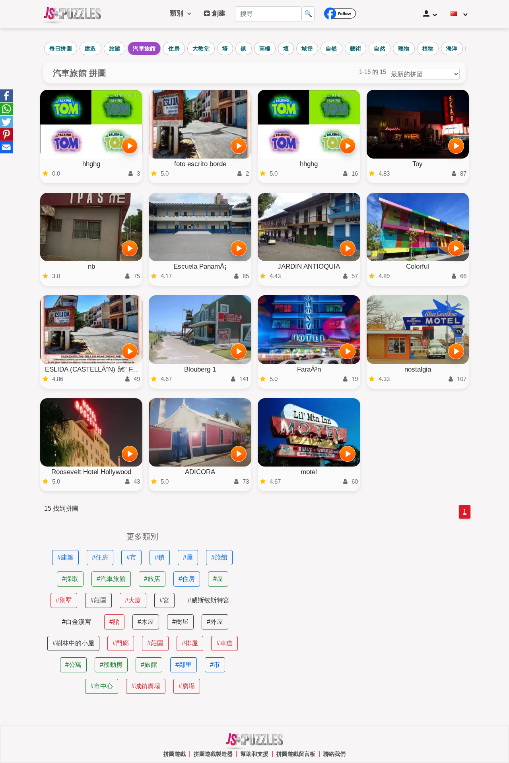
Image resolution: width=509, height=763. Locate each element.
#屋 (188, 557)
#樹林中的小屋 (73, 643)
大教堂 (201, 48)
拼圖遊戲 (174, 754)
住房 (174, 48)
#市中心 (101, 686)
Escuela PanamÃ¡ (200, 266)
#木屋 (146, 621)
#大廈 (133, 600)
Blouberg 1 (200, 369)
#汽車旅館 (111, 578)
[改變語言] (459, 13)
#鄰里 (183, 664)
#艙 (114, 621)
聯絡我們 (334, 754)
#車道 (224, 643)
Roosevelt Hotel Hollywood (91, 472)
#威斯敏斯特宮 (208, 600)
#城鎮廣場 (145, 686)
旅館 (114, 48)
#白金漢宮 (76, 621)
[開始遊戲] (130, 146)
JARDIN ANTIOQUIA (309, 266)
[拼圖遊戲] (72, 14)
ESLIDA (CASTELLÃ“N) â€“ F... (91, 369)
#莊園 (98, 600)
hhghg (91, 164)
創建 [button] (217, 13)
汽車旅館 (144, 48)
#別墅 (64, 600)
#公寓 (73, 664)
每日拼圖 (60, 48)
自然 (331, 48)
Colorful (417, 266)
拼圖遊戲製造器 (213, 754)
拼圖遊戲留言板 (295, 754)
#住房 (100, 557)
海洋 (452, 48)
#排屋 (190, 643)
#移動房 (111, 664)
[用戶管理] (430, 14)
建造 (90, 48)
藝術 (355, 48)
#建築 (65, 557)
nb (91, 266)
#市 (131, 557)
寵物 (404, 48)
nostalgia (417, 369)
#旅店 (152, 578)
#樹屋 (180, 621)
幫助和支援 (254, 754)
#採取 (70, 578)
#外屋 (215, 621)
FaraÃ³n (309, 369)
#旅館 (219, 557)
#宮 (164, 600)
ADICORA (200, 472)
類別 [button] (178, 13)
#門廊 (121, 643)
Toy (417, 164)
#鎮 (160, 557)
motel (309, 472)
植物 (428, 48)
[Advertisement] (366, 588)
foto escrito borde (200, 164)
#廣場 (187, 686)
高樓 (265, 48)
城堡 (307, 48)
